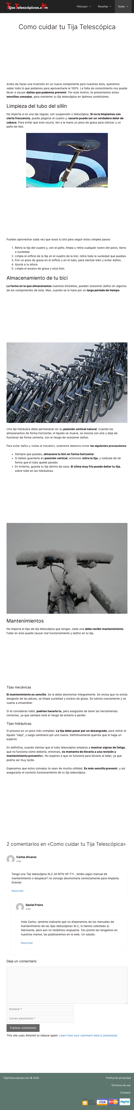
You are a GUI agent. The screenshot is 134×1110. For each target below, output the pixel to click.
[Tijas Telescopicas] (27, 6)
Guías (121, 6)
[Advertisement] (67, 59)
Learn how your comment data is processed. (88, 1035)
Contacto (125, 1092)
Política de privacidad (118, 1077)
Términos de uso (121, 1085)
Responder (18, 890)
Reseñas (103, 6)
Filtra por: (82, 6)
